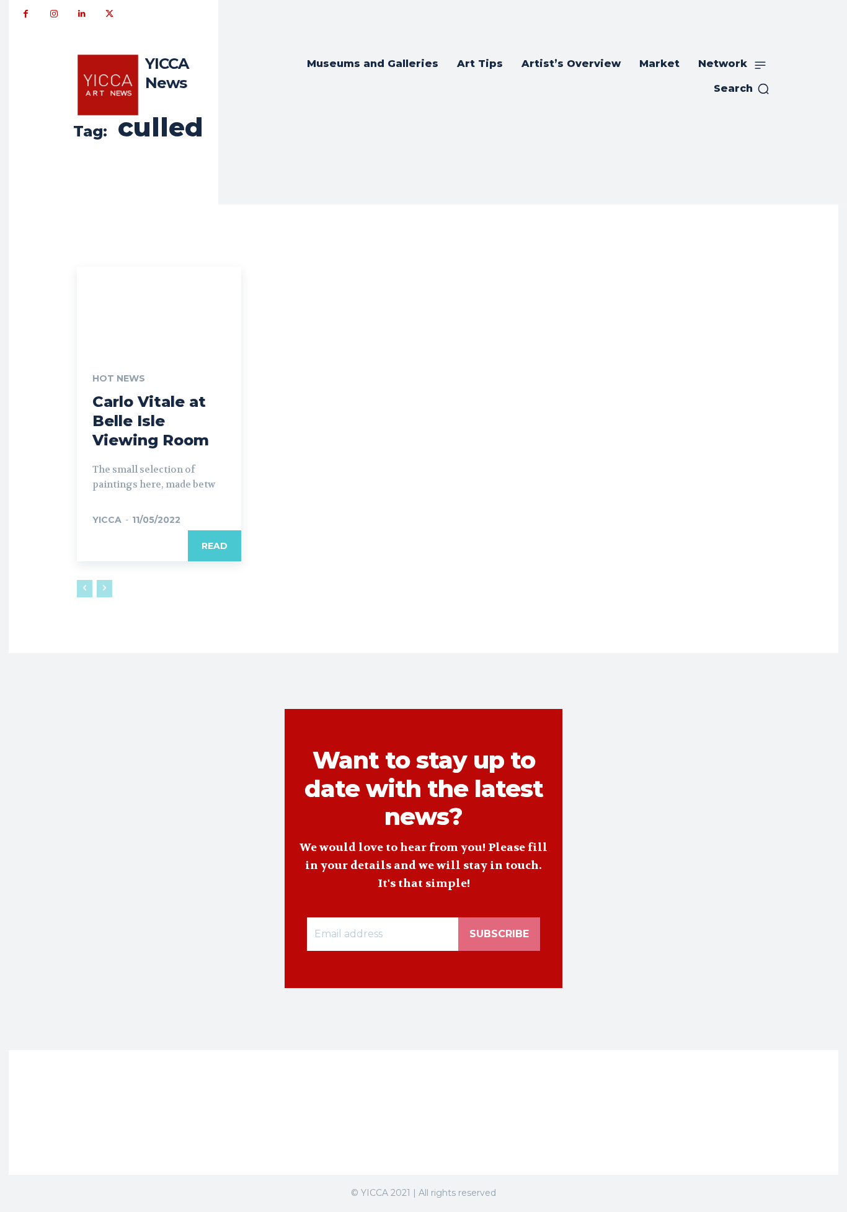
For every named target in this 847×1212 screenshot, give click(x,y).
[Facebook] (26, 14)
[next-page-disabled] (104, 588)
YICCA (107, 519)
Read (215, 545)
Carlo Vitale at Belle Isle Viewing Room (150, 421)
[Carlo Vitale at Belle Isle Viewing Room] (159, 308)
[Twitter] (109, 14)
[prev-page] (84, 588)
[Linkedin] (81, 14)
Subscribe (499, 934)
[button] (742, 89)
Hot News (118, 378)
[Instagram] (53, 14)
